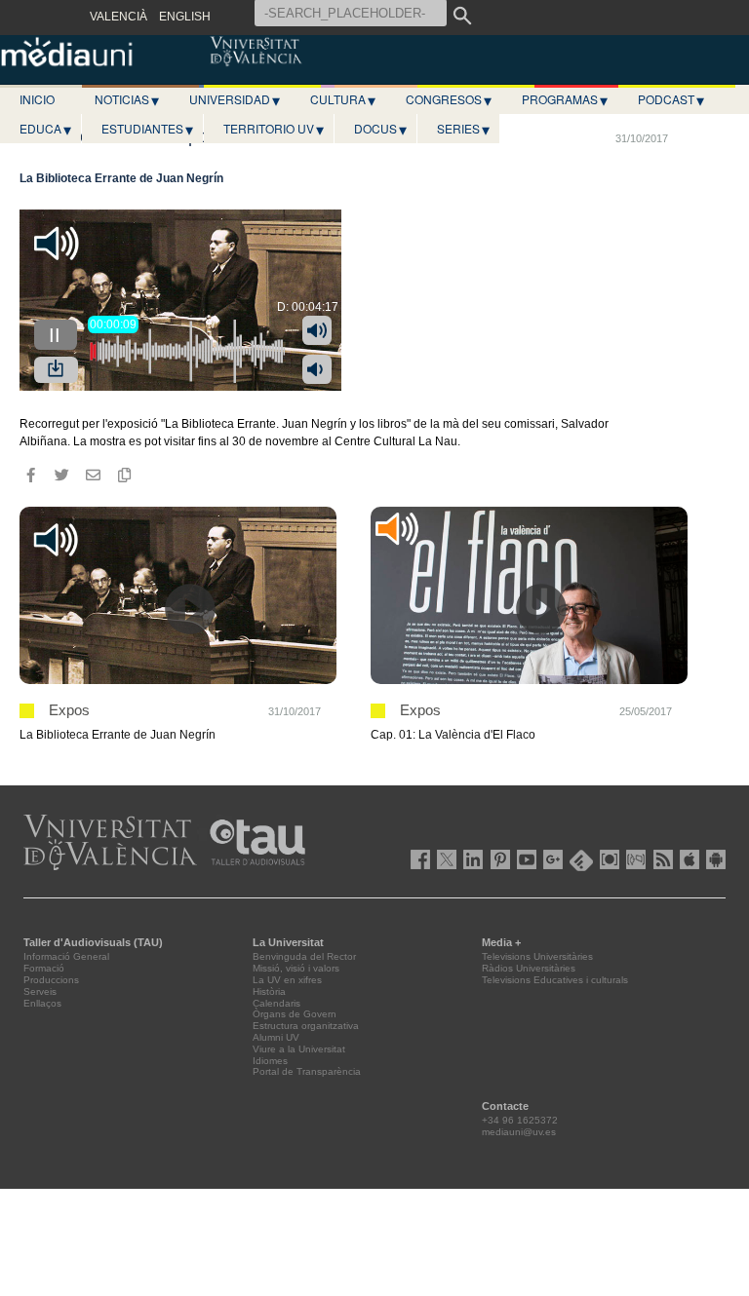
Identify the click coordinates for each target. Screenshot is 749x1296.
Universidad (234, 99)
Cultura (342, 99)
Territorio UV (273, 128)
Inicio (37, 99)
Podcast (671, 99)
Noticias (127, 99)
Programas (565, 99)
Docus (380, 128)
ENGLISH (185, 16)
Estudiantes (147, 128)
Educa (45, 128)
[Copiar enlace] (124, 475)
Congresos (449, 99)
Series (463, 128)
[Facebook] (30, 475)
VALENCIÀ (118, 16)
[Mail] (92, 475)
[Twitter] (61, 475)
